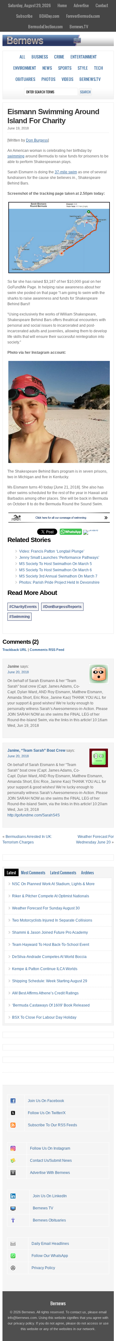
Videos (67, 79)
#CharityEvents (23, 607)
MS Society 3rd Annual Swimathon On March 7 (58, 576)
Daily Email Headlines (50, 1243)
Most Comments (33, 872)
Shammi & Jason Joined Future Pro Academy (50, 932)
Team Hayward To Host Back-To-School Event (50, 944)
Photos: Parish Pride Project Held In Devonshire (59, 582)
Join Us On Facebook (46, 1101)
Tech (98, 68)
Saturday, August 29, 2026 (29, 5)
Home (62, 5)
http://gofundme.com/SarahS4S (33, 815)
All (22, 57)
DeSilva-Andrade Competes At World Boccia (49, 957)
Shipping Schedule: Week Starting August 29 (49, 981)
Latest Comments (63, 872)
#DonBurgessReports (62, 607)
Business (40, 57)
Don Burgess (37, 140)
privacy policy (24, 1323)
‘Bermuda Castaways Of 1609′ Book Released (51, 1005)
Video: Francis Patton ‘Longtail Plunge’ (51, 551)
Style (83, 68)
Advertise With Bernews (50, 1172)
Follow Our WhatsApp (50, 1256)
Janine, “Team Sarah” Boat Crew (36, 750)
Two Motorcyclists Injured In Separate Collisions (52, 920)
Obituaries (25, 79)
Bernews (58, 1303)
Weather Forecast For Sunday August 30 (46, 908)
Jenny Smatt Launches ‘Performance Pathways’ (59, 557)
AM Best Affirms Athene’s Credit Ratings (45, 993)
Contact (102, 5)
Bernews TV (43, 1208)
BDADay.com (49, 16)
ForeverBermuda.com (83, 16)
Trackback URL (14, 650)
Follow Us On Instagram (50, 1148)
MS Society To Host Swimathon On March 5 (55, 564)
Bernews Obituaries (49, 1220)
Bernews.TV (79, 26)
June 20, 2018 (18, 672)
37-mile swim (66, 172)
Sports (64, 68)
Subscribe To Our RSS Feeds (52, 1125)
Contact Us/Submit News (51, 1160)
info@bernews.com (22, 1318)
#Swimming (19, 616)
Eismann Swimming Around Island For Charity (53, 116)
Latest (11, 872)
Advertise (81, 5)
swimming (15, 156)
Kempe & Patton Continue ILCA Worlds (44, 969)
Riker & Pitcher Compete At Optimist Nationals (50, 896)
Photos (48, 79)
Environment (24, 68)
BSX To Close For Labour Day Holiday (44, 1017)
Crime (59, 57)
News (47, 68)
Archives (87, 872)
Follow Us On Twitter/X (47, 1113)
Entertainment (84, 57)
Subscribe (24, 16)
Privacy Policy (43, 1268)
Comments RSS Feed (47, 650)
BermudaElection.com (45, 26)
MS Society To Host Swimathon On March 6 (55, 570)
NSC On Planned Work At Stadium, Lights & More (53, 884)
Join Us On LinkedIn (50, 1196)
